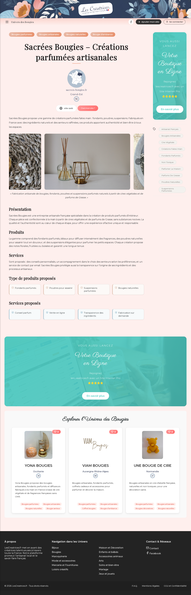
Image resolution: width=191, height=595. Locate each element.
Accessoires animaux (111, 556)
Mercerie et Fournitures (65, 565)
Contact (154, 548)
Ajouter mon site (150, 22)
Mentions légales (150, 586)
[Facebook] (131, 21)
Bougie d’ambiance (103, 34)
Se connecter (176, 22)
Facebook (155, 553)
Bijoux (55, 547)
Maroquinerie (59, 556)
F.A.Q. (134, 586)
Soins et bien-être (109, 565)
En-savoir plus (170, 109)
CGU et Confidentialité (175, 586)
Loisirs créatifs (60, 569)
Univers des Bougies (22, 22)
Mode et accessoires (63, 560)
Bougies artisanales (49, 34)
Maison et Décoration (111, 547)
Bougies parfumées (21, 34)
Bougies (56, 552)
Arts (101, 560)
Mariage (103, 569)
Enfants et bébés (108, 552)
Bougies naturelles (76, 34)
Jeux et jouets (107, 573)
